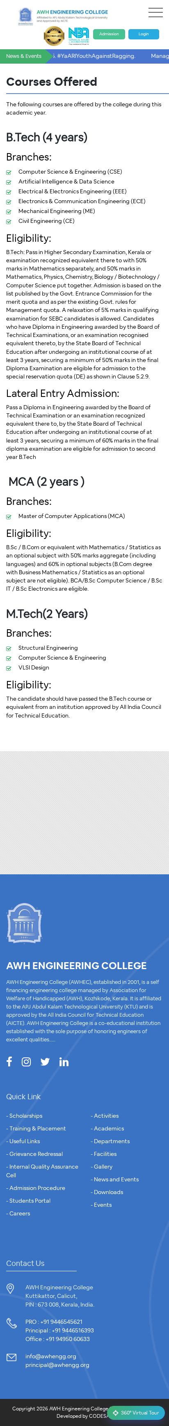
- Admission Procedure (35, 1188)
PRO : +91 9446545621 (53, 1322)
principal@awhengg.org (57, 1365)
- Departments (110, 1141)
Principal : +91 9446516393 (59, 1331)
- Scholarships (24, 1116)
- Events (101, 1205)
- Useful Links (23, 1141)
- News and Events (115, 1180)
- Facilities (103, 1154)
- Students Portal (28, 1201)
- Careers (18, 1214)
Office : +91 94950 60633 (57, 1339)
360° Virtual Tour (140, 1412)
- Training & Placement (36, 1129)
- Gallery (101, 1167)
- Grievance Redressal (34, 1154)
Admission (109, 34)
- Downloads (107, 1192)
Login (144, 34)
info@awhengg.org (50, 1357)
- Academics (107, 1129)
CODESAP (100, 1416)
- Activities (105, 1116)
